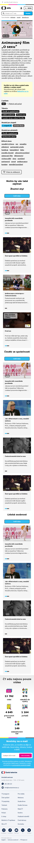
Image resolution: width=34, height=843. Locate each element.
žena (14, 159)
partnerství (6, 161)
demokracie (25, 17)
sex (17, 144)
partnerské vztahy (17, 147)
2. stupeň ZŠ (6, 126)
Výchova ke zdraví (9, 136)
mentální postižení (16, 164)
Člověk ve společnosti (10, 111)
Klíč (3, 104)
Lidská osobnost (8, 115)
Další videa (16, 196)
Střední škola (19, 126)
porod (13, 161)
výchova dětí (6, 159)
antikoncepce (22, 161)
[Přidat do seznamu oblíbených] (28, 202)
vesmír (19, 17)
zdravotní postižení (22, 153)
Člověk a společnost (9, 133)
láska (22, 150)
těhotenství (18, 156)
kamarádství (14, 150)
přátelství (5, 147)
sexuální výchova (8, 144)
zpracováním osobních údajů (21, 765)
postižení (21, 159)
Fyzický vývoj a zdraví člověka (13, 118)
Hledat (28, 13)
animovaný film (7, 156)
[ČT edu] (6, 9)
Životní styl (21, 115)
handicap (5, 150)
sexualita (23, 144)
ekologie (12, 17)
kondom (4, 164)
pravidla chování (8, 153)
